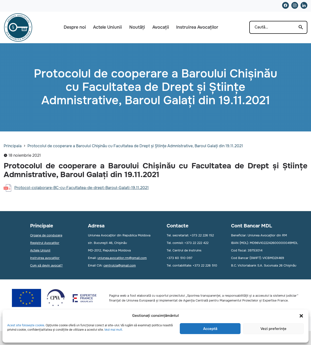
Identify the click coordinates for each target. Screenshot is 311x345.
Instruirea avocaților (45, 258)
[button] (301, 315)
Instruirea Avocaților (197, 27)
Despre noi (75, 27)
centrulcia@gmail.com (120, 265)
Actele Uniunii (107, 27)
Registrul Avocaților (44, 243)
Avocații (160, 27)
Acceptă (210, 328)
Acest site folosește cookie (25, 325)
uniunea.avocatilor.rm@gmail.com (122, 258)
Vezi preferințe (273, 328)
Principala (13, 145)
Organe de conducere (46, 235)
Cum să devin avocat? (46, 265)
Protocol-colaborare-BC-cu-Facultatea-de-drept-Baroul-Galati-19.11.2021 (81, 187)
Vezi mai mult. (113, 330)
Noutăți (137, 27)
